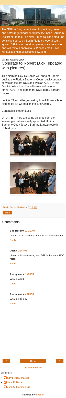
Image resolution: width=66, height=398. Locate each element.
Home (33, 361)
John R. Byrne (15, 382)
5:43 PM (29, 274)
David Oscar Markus (18, 377)
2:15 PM (22, 250)
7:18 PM (29, 294)
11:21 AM (30, 230)
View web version (33, 367)
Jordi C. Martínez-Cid (18, 386)
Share (7, 213)
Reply (13, 240)
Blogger (39, 394)
